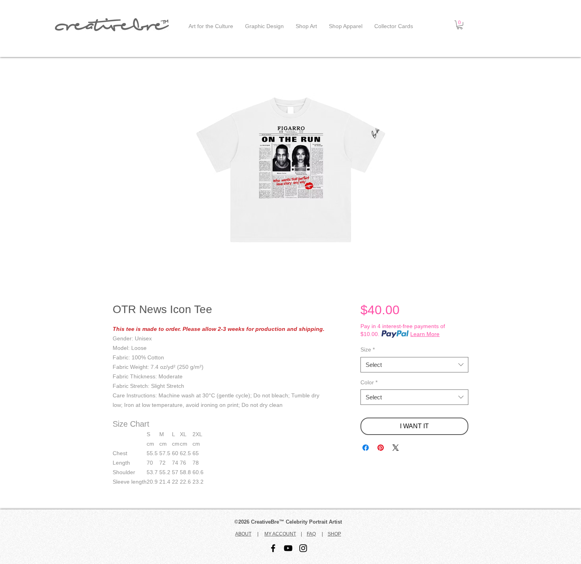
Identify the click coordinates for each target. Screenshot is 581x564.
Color (368, 382)
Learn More (425, 334)
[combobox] (414, 364)
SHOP (334, 534)
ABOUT (243, 534)
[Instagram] (303, 548)
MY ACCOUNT (280, 534)
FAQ (311, 534)
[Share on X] (395, 447)
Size (367, 349)
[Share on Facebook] (365, 447)
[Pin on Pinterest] (380, 447)
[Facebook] (273, 548)
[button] (460, 25)
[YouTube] (288, 548)
